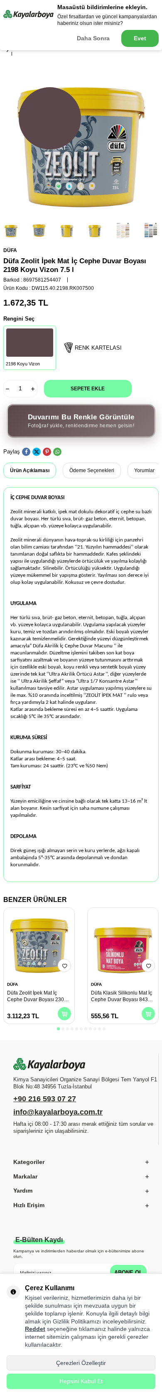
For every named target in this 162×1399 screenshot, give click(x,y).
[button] (58, 1028)
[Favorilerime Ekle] (64, 965)
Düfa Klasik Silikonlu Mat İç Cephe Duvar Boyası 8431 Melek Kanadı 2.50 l (121, 996)
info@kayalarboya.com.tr (58, 1112)
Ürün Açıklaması (29, 470)
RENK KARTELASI (98, 348)
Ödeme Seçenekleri (91, 470)
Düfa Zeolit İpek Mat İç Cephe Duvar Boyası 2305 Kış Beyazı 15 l (37, 996)
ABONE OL (128, 1272)
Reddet (35, 1328)
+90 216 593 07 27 (44, 1099)
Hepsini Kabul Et (81, 1381)
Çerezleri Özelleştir (81, 1363)
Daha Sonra (93, 38)
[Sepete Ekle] (64, 1013)
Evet (140, 38)
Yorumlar (144, 470)
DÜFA (10, 250)
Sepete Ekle (88, 389)
